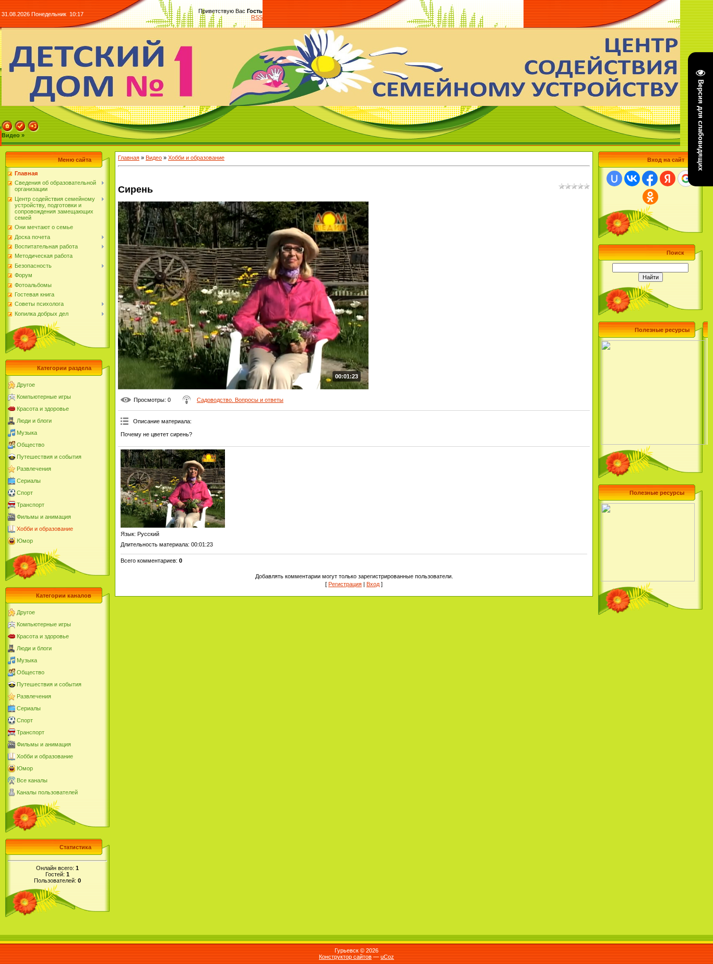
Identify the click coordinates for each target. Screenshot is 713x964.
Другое (26, 385)
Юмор (25, 541)
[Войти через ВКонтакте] (632, 178)
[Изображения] (173, 488)
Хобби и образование (45, 529)
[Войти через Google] (686, 178)
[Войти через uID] (614, 178)
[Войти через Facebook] (650, 178)
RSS (257, 17)
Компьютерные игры (44, 397)
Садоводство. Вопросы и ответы (240, 400)
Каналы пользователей (47, 792)
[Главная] (7, 124)
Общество (30, 445)
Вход (372, 584)
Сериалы (29, 481)
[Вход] (33, 124)
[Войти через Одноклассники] (650, 197)
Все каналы (32, 780)
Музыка (27, 433)
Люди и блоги (34, 421)
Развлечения (34, 469)
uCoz (387, 957)
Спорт (25, 493)
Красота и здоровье (43, 409)
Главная (128, 157)
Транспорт (30, 505)
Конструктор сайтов (345, 957)
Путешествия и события (49, 457)
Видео (154, 157)
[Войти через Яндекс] (667, 178)
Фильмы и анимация (44, 517)
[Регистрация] (20, 124)
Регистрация (345, 584)
